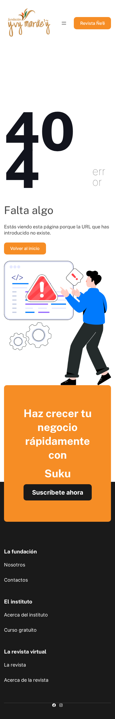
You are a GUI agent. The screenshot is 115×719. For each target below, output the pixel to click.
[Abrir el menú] (64, 23)
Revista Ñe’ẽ (92, 23)
